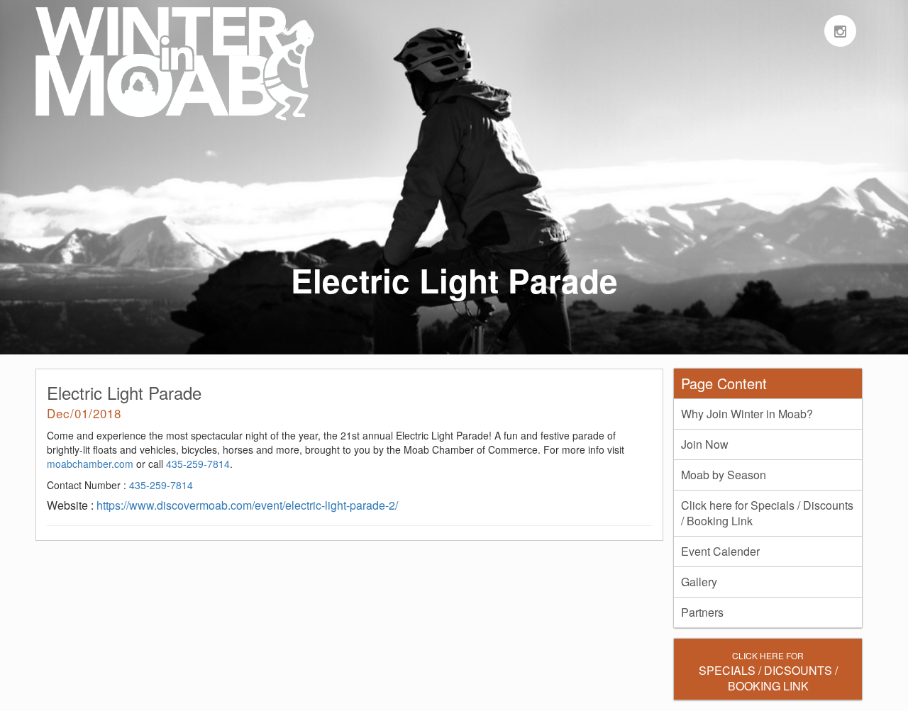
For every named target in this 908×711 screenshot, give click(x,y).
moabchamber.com (90, 464)
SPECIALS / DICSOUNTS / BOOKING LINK (768, 671)
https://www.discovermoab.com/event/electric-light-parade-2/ (247, 505)
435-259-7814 (198, 464)
